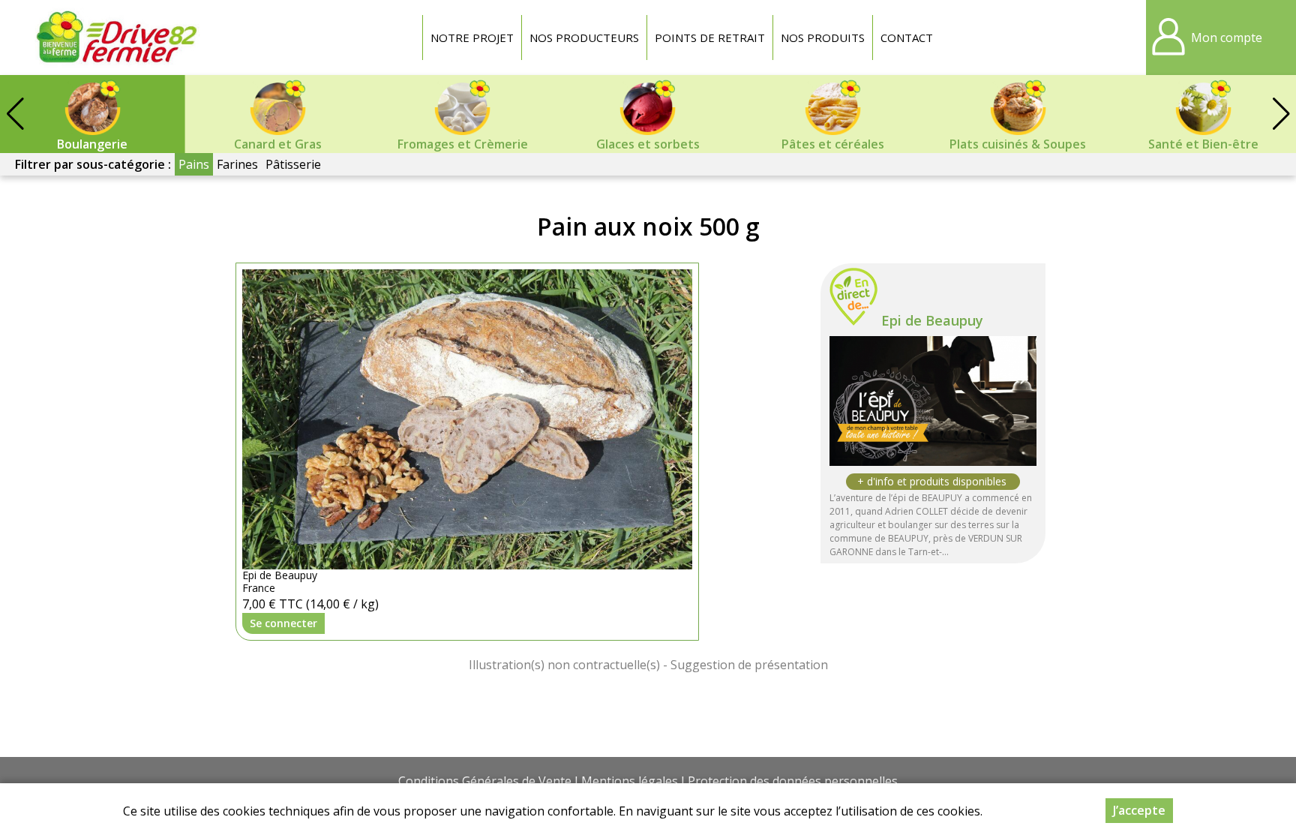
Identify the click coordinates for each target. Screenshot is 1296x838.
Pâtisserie (293, 164)
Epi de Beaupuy (932, 320)
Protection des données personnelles (793, 781)
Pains (193, 164)
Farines (237, 164)
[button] (1281, 114)
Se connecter (283, 623)
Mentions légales (629, 781)
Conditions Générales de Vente (485, 781)
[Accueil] (116, 37)
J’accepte (1139, 810)
